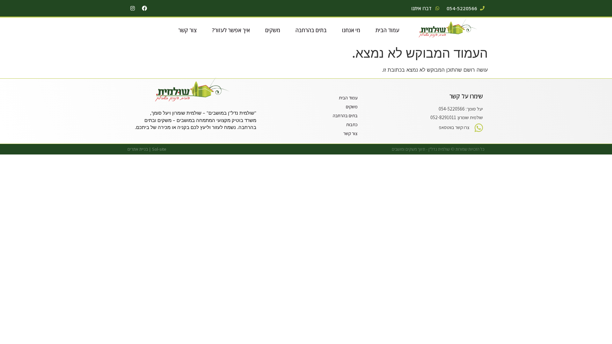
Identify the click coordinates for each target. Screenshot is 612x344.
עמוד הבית (387, 30)
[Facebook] (144, 8)
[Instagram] (132, 8)
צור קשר (187, 30)
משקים (272, 30)
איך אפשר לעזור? (231, 30)
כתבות (352, 124)
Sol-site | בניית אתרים (146, 149)
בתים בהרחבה (311, 30)
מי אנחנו (351, 30)
